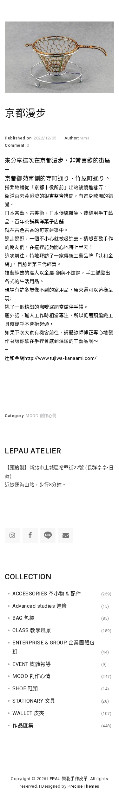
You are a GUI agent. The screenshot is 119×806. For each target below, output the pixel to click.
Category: (15, 415)
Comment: (16, 145)
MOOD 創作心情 (41, 415)
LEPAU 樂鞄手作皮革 (67, 778)
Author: (72, 138)
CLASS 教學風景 (31, 630)
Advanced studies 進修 (39, 606)
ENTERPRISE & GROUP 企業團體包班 (53, 647)
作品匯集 (22, 726)
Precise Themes (83, 786)
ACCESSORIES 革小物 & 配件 (46, 594)
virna (85, 138)
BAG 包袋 (23, 618)
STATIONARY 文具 (33, 701)
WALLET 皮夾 (28, 713)
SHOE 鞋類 (25, 689)
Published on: (19, 138)
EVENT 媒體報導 (31, 664)
